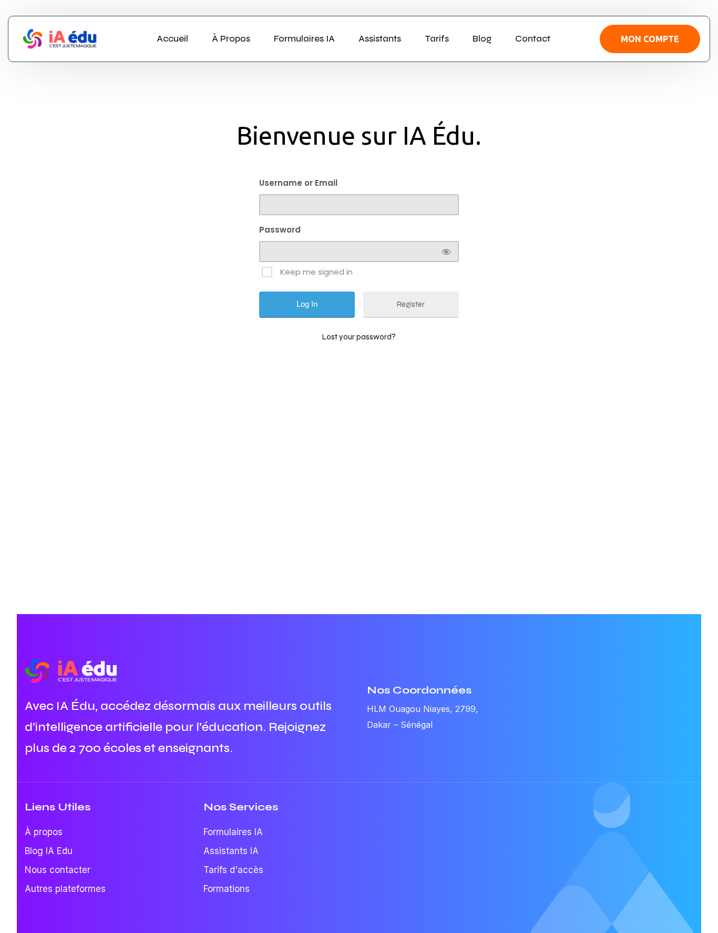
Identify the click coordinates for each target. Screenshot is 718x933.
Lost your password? (359, 337)
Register (411, 304)
